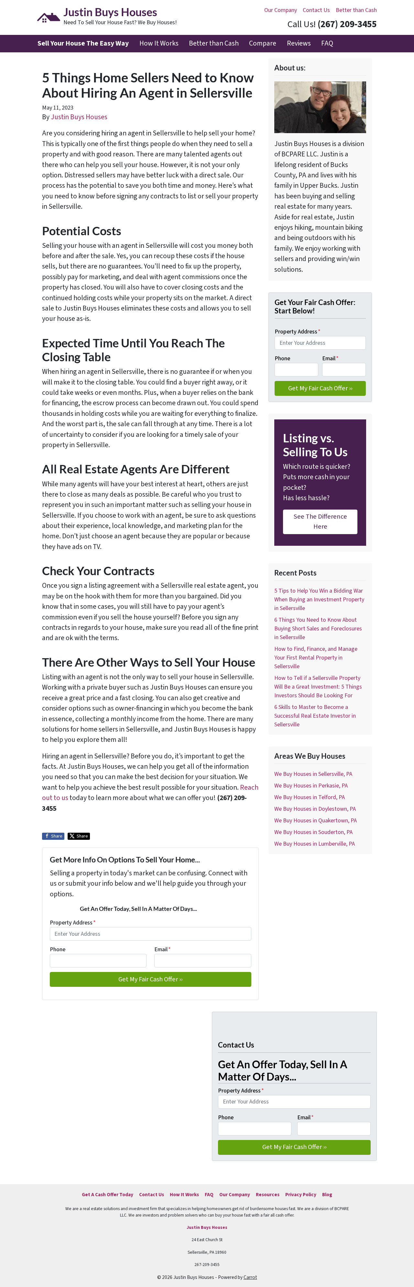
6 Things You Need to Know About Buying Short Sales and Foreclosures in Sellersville (318, 628)
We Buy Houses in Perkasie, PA (311, 786)
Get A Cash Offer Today (107, 1194)
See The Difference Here (320, 521)
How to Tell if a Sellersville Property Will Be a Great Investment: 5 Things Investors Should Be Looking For (318, 687)
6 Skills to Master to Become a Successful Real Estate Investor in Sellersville (315, 716)
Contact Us (316, 10)
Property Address (73, 923)
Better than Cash (356, 10)
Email (162, 949)
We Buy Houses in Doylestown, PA (315, 809)
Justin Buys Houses (79, 117)
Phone (57, 949)
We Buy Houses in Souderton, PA (313, 832)
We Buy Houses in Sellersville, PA (313, 774)
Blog (327, 1194)
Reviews (299, 43)
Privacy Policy (300, 1194)
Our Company (280, 10)
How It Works (159, 43)
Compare (262, 43)
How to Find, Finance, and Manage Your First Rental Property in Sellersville (315, 657)
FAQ (327, 43)
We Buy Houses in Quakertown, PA (315, 821)
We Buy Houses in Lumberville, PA (314, 844)
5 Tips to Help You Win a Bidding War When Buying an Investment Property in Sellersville (319, 599)
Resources (267, 1194)
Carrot (250, 1277)
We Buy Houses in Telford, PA (309, 797)
